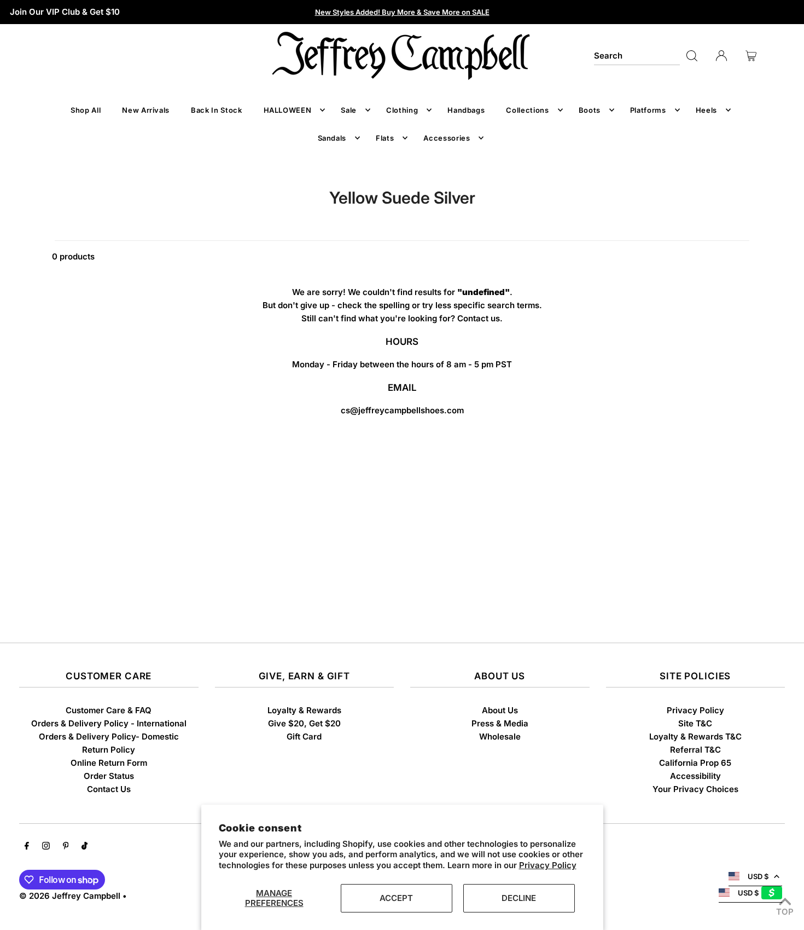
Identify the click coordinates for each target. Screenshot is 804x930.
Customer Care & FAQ (109, 710)
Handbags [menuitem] (466, 110)
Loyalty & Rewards (304, 710)
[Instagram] (46, 846)
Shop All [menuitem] (86, 110)
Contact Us (109, 789)
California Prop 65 (695, 763)
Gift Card (304, 736)
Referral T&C (695, 749)
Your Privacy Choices (695, 789)
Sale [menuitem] (349, 110)
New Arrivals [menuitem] (146, 110)
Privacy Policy (547, 865)
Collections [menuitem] (527, 110)
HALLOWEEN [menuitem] (288, 110)
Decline (519, 898)
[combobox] (637, 56)
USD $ (758, 876)
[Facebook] (27, 846)
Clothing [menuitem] (402, 110)
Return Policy (108, 749)
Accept (396, 898)
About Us (500, 710)
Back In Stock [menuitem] (216, 110)
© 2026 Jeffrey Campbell (69, 896)
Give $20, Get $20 (304, 723)
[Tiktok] (84, 846)
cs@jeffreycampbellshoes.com (402, 410)
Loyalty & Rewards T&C (695, 736)
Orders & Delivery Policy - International (109, 723)
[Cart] (750, 55)
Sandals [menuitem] (332, 138)
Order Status (109, 776)
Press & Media (499, 723)
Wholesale (500, 736)
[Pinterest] (66, 846)
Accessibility (695, 776)
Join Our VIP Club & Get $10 (65, 12)
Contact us (478, 318)
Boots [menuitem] (590, 110)
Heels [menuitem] (706, 110)
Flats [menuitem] (385, 138)
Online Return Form (109, 763)
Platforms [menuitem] (648, 110)
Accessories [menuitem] (446, 138)
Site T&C (695, 723)
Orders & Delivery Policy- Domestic (109, 736)
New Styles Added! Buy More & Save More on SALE (402, 12)
